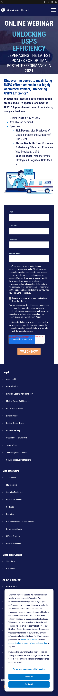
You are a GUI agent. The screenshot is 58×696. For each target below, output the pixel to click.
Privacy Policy (34, 317)
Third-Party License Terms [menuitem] (16, 452)
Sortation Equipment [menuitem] (14, 492)
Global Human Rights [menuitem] (14, 408)
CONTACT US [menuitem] (11, 586)
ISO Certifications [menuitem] (13, 536)
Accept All (29, 677)
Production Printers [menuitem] (14, 499)
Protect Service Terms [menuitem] (15, 423)
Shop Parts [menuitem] (10, 561)
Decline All (29, 684)
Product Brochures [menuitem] (13, 544)
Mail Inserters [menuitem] (11, 485)
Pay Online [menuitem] (10, 569)
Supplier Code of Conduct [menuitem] (16, 438)
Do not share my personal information (29, 669)
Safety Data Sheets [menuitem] (14, 529)
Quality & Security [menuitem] (13, 430)
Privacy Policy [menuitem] (11, 416)
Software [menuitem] (10, 507)
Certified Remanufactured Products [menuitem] (20, 522)
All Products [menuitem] (11, 477)
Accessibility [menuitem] (11, 379)
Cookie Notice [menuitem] (12, 386)
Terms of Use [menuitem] (11, 445)
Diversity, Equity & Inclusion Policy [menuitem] (19, 394)
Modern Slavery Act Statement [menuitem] (18, 401)
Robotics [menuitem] (10, 514)
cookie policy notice (29, 640)
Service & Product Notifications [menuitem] (18, 460)
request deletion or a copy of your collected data (28, 643)
